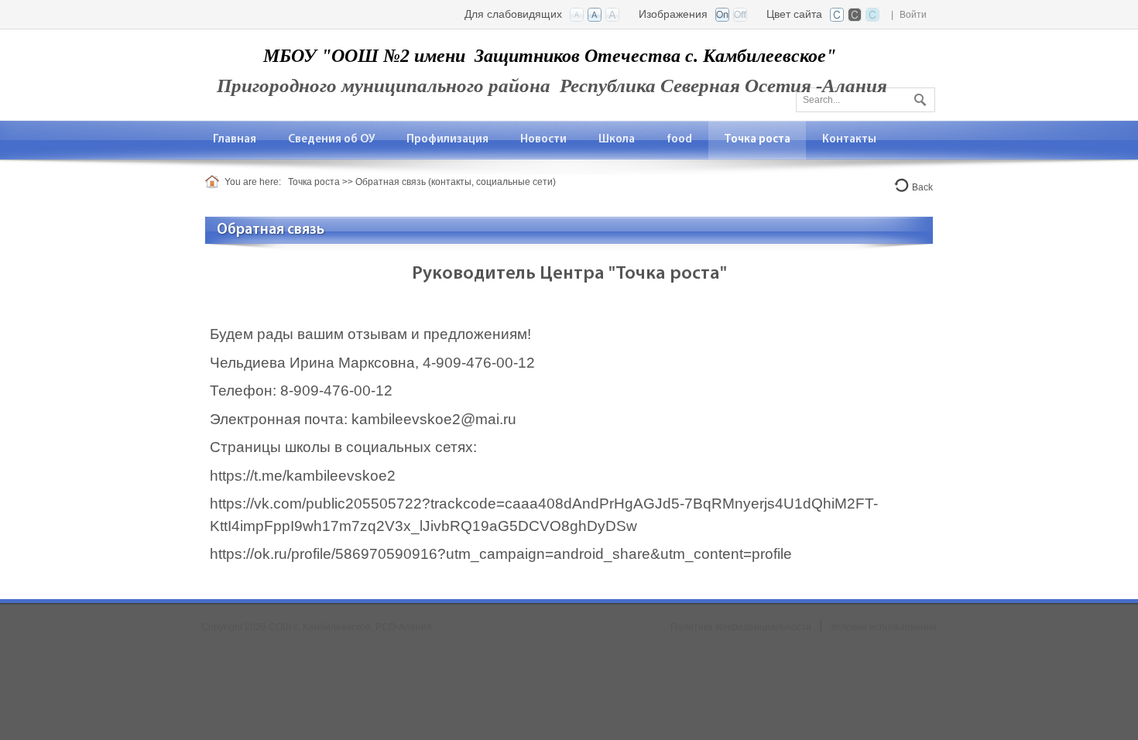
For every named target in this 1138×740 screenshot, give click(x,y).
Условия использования (884, 627)
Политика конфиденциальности (740, 627)
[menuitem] (235, 139)
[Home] (215, 182)
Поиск (918, 97)
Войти (913, 14)
